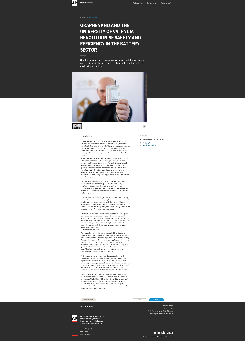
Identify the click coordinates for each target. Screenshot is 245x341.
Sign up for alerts (166, 3)
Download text (88, 300)
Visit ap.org (88, 329)
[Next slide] (144, 126)
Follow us (88, 334)
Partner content (138, 3)
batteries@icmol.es (149, 145)
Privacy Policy (170, 337)
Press (86, 332)
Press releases (152, 3)
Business (91, 17)
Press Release (87, 136)
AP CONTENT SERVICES (87, 306)
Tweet (156, 300)
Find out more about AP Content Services (160, 311)
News (96, 17)
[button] (77, 126)
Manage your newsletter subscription (161, 314)
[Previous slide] (75, 126)
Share (139, 300)
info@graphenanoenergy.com (152, 143)
